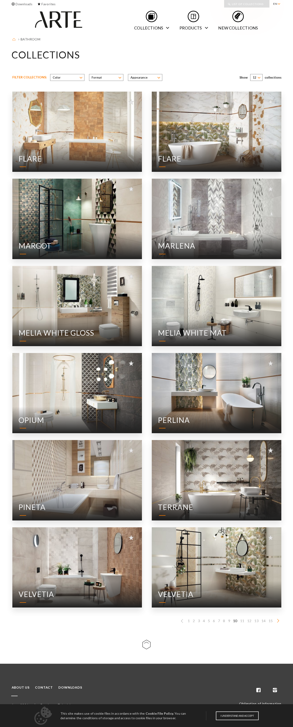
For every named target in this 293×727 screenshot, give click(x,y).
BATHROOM (30, 39)
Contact (44, 687)
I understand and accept (237, 715)
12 (249, 620)
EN (275, 3)
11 (242, 620)
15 (271, 620)
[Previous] (182, 621)
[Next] (278, 621)
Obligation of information (260, 704)
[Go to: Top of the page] (146, 644)
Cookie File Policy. (160, 713)
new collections (238, 27)
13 (256, 620)
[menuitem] (276, 4)
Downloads (24, 4)
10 (235, 620)
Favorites (48, 4)
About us (21, 687)
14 (263, 620)
